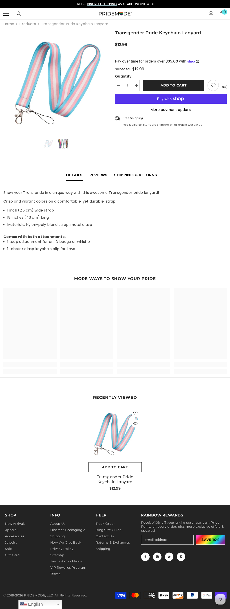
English (35, 604)
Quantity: (124, 76)
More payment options (170, 109)
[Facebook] (145, 557)
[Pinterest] (169, 557)
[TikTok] (181, 557)
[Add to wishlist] (213, 85)
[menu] (6, 13)
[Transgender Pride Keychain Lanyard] (115, 433)
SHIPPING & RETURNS (135, 175)
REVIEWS (98, 175)
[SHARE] (223, 86)
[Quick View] (135, 423)
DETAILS (74, 175)
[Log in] (211, 13)
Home (8, 24)
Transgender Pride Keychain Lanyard (115, 479)
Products (27, 24)
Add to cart (173, 85)
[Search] (19, 13)
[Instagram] (157, 557)
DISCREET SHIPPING (102, 4)
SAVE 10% (210, 540)
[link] (30, 364)
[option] (115, 4)
